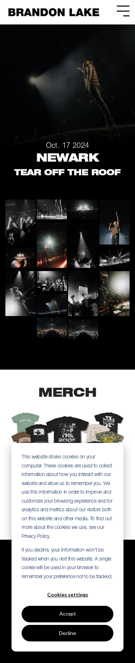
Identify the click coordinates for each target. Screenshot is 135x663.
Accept (67, 614)
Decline (67, 633)
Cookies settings (67, 594)
